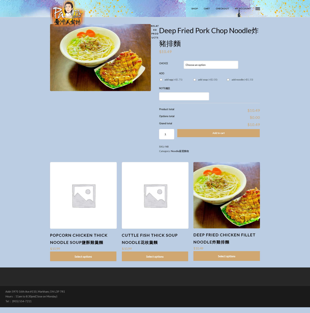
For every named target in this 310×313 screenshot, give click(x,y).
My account (243, 8)
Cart (207, 8)
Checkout (222, 8)
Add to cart (219, 133)
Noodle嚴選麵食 (180, 151)
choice (163, 63)
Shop (194, 8)
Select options (83, 256)
